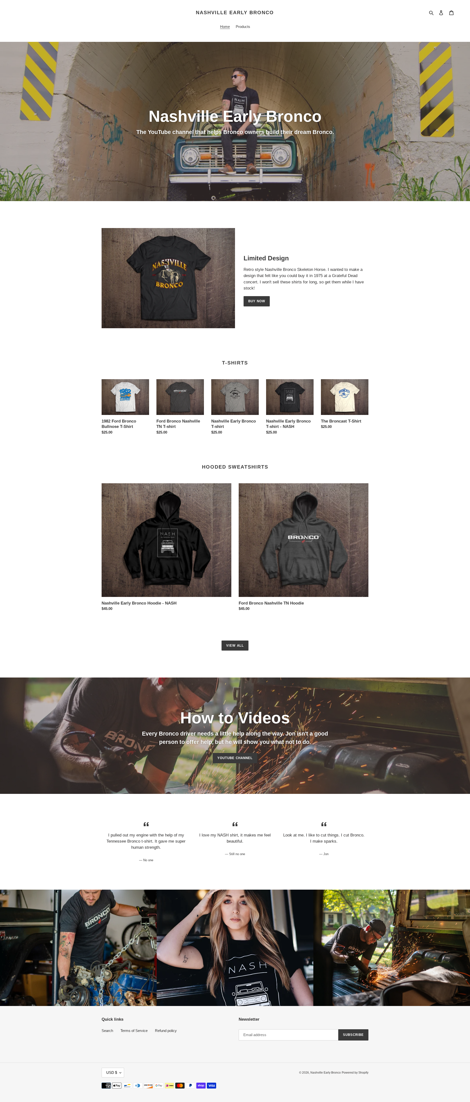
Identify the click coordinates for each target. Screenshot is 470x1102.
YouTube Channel (235, 758)
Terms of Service (134, 1031)
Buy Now (256, 301)
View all (235, 645)
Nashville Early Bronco (235, 12)
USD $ (111, 1072)
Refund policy (166, 1031)
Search (107, 1031)
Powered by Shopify (355, 1072)
